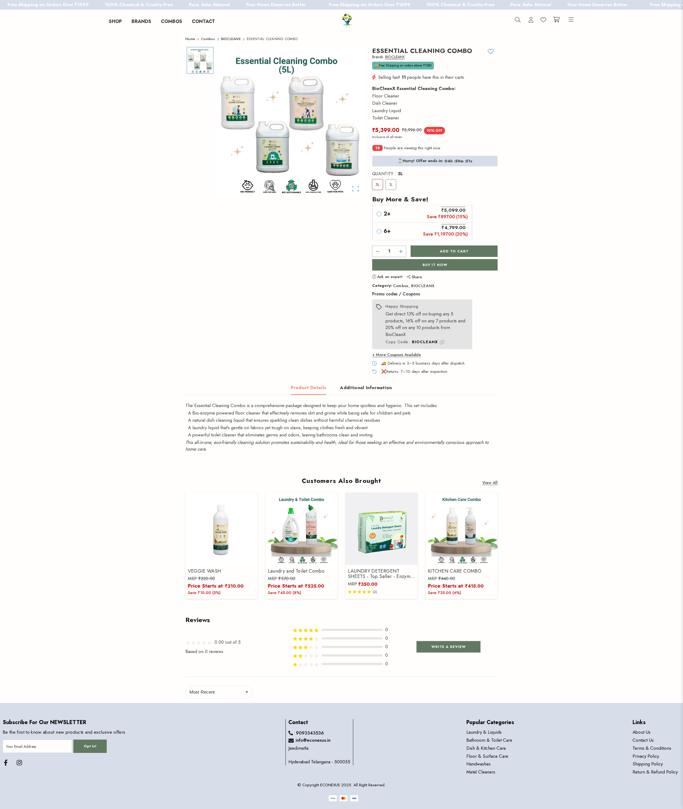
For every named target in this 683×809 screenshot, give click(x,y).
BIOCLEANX (422, 286)
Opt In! (90, 746)
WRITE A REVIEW (448, 646)
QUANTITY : (387, 174)
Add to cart (454, 251)
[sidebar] (570, 20)
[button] (289, 122)
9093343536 (310, 733)
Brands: (388, 57)
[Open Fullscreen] (355, 189)
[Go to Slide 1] (200, 60)
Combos (400, 286)
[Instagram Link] (19, 763)
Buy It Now (435, 264)
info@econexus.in (313, 740)
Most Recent (202, 692)
